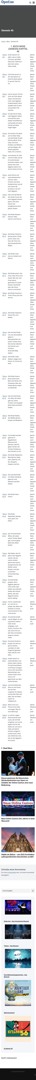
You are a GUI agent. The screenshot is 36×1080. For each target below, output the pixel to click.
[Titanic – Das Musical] (18, 932)
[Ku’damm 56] (18, 1028)
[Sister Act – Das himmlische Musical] (18, 907)
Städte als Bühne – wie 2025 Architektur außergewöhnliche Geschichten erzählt (17, 855)
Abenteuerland (9, 1013)
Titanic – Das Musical (11, 946)
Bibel (8, 41)
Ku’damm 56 (8, 1049)
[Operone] (7, 2)
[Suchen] (33, 891)
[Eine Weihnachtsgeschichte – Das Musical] (18, 958)
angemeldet (12, 872)
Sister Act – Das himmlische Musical (16, 921)
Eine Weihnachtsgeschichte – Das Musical (15, 976)
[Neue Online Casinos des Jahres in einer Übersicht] (18, 803)
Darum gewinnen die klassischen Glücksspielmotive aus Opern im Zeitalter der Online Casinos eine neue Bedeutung (17, 781)
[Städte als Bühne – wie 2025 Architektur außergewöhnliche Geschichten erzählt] (18, 839)
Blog (4, 774)
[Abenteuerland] (18, 992)
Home (3, 41)
